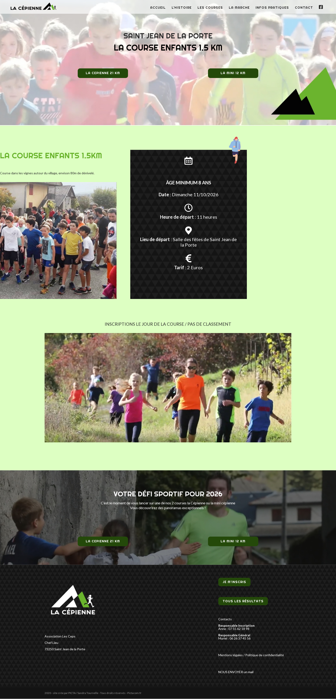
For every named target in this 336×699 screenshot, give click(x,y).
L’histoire (182, 8)
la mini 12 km (233, 73)
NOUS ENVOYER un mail (235, 672)
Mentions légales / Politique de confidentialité (251, 655)
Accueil (158, 8)
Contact (304, 8)
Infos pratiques (272, 8)
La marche (239, 8)
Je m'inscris (234, 582)
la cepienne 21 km (103, 73)
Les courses (210, 8)
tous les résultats (243, 601)
